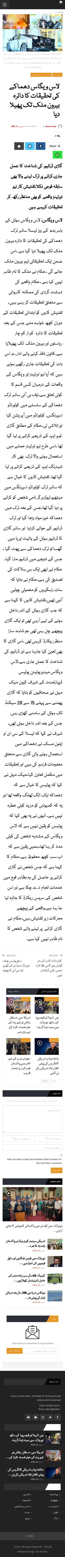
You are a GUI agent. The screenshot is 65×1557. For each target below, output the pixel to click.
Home (30, 1536)
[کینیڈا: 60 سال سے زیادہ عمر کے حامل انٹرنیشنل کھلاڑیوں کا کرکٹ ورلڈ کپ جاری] (54, 1278)
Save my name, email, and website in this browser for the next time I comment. (34, 1161)
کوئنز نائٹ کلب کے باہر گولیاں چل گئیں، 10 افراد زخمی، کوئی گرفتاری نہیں (49, 968)
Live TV (26, 1500)
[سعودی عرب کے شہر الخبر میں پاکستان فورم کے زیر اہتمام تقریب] (18, 1046)
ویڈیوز (27, 1518)
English (54, 1500)
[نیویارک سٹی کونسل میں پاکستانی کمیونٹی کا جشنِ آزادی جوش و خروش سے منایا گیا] (32, 1204)
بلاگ (56, 1518)
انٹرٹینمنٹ (51, 999)
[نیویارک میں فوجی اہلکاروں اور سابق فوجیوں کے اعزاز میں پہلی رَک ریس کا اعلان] (54, 1261)
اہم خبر (57, 75)
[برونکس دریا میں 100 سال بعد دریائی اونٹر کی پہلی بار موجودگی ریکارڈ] (54, 1295)
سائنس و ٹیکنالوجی (22, 1506)
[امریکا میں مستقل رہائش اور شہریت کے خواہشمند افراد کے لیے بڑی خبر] (18, 1005)
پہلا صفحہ (53, 1494)
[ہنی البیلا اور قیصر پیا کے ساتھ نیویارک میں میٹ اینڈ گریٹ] (47, 1005)
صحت (27, 1512)
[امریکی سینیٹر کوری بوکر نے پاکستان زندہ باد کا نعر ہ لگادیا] (54, 1244)
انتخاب (25, 999)
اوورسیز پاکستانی (41, 75)
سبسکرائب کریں (14, 1350)
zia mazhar (41, 1551)
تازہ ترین (26, 1494)
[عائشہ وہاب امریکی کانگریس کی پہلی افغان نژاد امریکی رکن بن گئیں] (47, 1046)
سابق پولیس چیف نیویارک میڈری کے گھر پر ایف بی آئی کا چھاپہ (16, 966)
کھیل (55, 1512)
